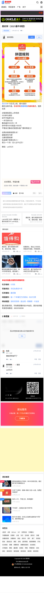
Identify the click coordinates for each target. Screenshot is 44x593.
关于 (24, 7)
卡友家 (36, 301)
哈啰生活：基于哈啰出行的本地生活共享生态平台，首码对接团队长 (32, 271)
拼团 (19, 538)
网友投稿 (6, 30)
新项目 (38, 538)
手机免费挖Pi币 (16, 289)
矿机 (39, 541)
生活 (7, 351)
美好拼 (4, 104)
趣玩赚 (16, 548)
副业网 (23, 301)
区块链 (27, 535)
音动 (37, 548)
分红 (22, 535)
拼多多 (24, 538)
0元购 (13, 284)
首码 (3, 551)
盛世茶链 (25, 541)
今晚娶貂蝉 (5, 535)
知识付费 (32, 297)
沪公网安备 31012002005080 (23, 564)
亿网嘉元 (31, 532)
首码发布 (9, 551)
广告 (19, 7)
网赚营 (29, 301)
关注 (32, 37)
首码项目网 (15, 301)
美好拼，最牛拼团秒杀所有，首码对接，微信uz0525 (34, 220)
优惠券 (12, 535)
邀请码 (3, 7)
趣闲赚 (13, 293)
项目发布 (11, 7)
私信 (39, 37)
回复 (39, 359)
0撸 (9, 532)
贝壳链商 (4, 548)
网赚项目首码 (24, 545)
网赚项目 (16, 545)
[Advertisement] (22, 450)
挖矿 (29, 538)
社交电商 (4, 545)
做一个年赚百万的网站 (19, 297)
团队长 (32, 535)
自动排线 (32, 545)
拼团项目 (24, 106)
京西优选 (24, 532)
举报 (35, 359)
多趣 (37, 535)
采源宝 (21, 548)
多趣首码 (13, 538)
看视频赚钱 (32, 541)
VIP (19, 532)
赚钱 (10, 548)
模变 (15, 541)
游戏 (19, 541)
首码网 (29, 551)
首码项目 (35, 551)
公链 (17, 535)
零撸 (26, 548)
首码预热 (9, 364)
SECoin (14, 532)
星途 (3, 541)
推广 (33, 538)
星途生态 (9, 541)
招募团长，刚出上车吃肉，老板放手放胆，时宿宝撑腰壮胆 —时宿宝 (32, 249)
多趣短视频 (5, 538)
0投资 (4, 532)
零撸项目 (31, 548)
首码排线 (23, 551)
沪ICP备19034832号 (22, 561)
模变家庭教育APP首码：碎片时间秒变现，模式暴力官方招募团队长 (11, 271)
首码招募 (16, 551)
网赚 (10, 545)
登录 (22, 336)
